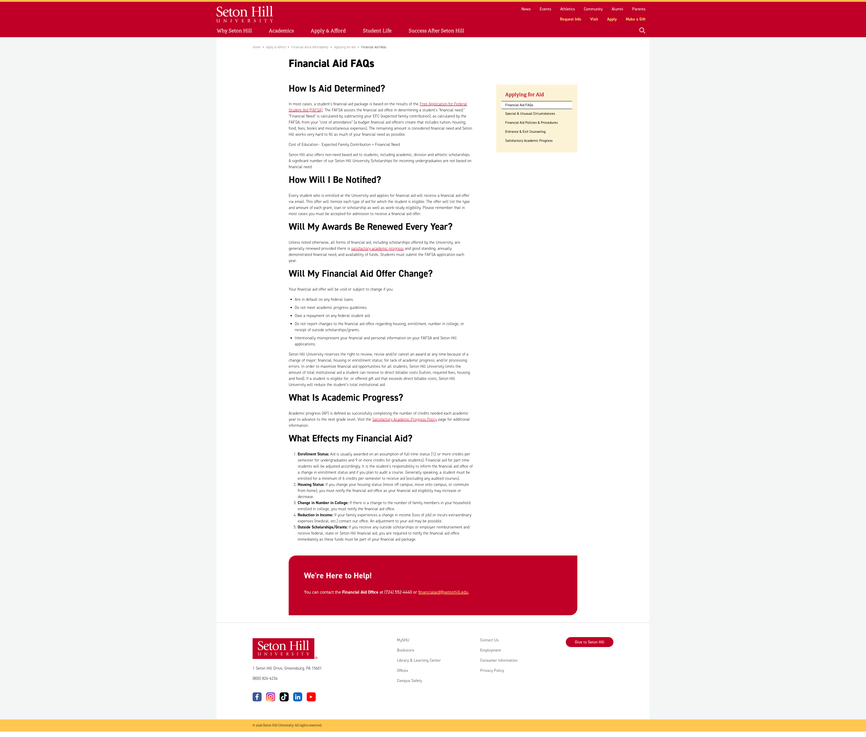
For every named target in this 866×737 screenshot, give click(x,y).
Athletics (567, 9)
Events (545, 9)
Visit (594, 19)
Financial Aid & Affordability (309, 47)
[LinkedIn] (297, 696)
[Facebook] (257, 696)
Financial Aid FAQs (519, 105)
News (526, 9)
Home (256, 47)
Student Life (377, 31)
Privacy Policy (492, 670)
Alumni (617, 9)
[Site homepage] (245, 14)
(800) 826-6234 (265, 678)
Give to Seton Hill (589, 642)
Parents (638, 9)
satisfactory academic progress (377, 248)
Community (593, 9)
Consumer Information (499, 660)
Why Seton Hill (234, 31)
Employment (490, 650)
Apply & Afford (328, 31)
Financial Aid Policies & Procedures (531, 122)
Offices (402, 670)
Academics (281, 31)
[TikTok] (284, 696)
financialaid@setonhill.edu (443, 592)
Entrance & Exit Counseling (525, 131)
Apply (612, 19)
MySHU (403, 640)
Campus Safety (409, 680)
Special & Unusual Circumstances (530, 113)
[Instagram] (270, 696)
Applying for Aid (344, 47)
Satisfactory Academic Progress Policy (404, 419)
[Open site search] (642, 30)
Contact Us (489, 640)
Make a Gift (635, 19)
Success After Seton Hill (436, 31)
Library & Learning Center (419, 660)
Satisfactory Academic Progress (529, 140)
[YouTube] (311, 696)
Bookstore (405, 650)
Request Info (570, 19)
